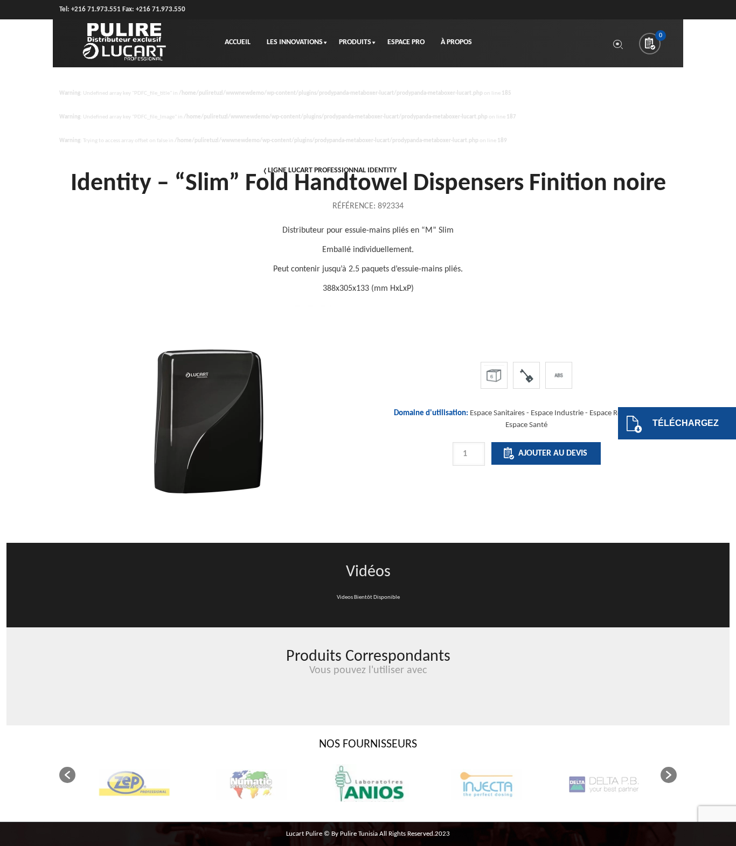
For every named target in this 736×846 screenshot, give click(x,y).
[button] (67, 775)
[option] (526, 457)
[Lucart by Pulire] (124, 43)
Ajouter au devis (552, 453)
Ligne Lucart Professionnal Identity (332, 170)
